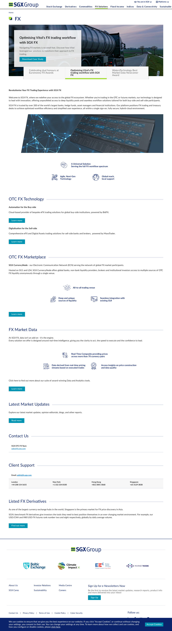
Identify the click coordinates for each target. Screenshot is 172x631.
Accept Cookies (154, 624)
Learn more (16, 220)
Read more (16, 420)
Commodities (85, 7)
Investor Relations (42, 585)
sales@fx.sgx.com (18, 449)
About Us (13, 585)
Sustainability (40, 590)
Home (11, 12)
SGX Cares (14, 590)
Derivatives (70, 7)
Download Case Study (32, 59)
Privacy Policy (28, 613)
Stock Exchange (54, 7)
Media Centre (65, 585)
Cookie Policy (60, 613)
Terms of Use (44, 613)
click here (55, 627)
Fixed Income (117, 7)
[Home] (27, 4)
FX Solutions (101, 7)
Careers (62, 590)
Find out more (18, 526)
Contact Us (13, 613)
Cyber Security (76, 613)
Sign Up (94, 598)
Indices (130, 7)
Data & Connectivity (147, 7)
